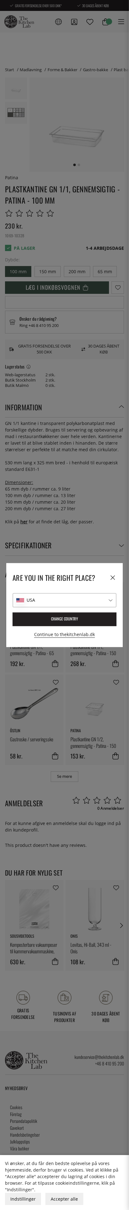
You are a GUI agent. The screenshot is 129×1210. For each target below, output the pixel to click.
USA (31, 600)
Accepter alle (64, 1199)
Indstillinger (23, 1199)
